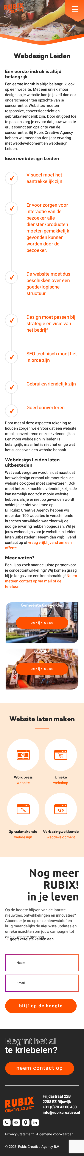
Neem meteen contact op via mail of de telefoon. (41, 581)
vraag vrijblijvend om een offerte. (38, 545)
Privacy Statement (19, 1134)
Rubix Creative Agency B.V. (38, 1146)
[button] (39, 1068)
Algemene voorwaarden (54, 1134)
